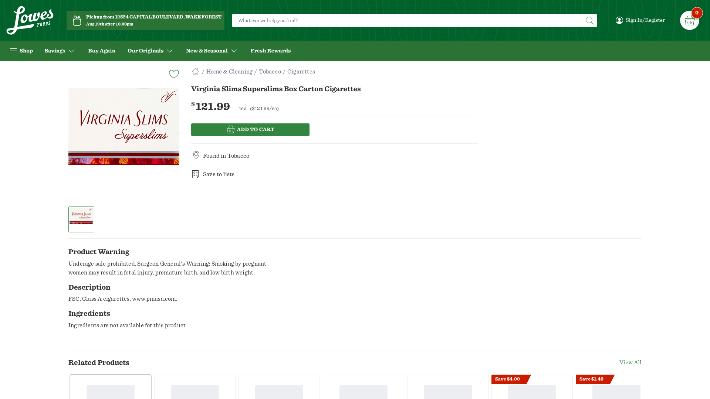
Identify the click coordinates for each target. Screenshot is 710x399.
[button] (81, 219)
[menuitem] (102, 51)
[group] (123, 143)
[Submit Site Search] (589, 20)
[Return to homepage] (30, 20)
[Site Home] (195, 71)
